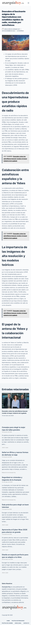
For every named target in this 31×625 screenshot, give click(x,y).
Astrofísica (20, 30)
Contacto (26, 623)
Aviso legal (18, 623)
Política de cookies (7, 623)
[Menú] (28, 3)
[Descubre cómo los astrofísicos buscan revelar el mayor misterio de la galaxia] (15, 400)
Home (8, 620)
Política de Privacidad (18, 620)
